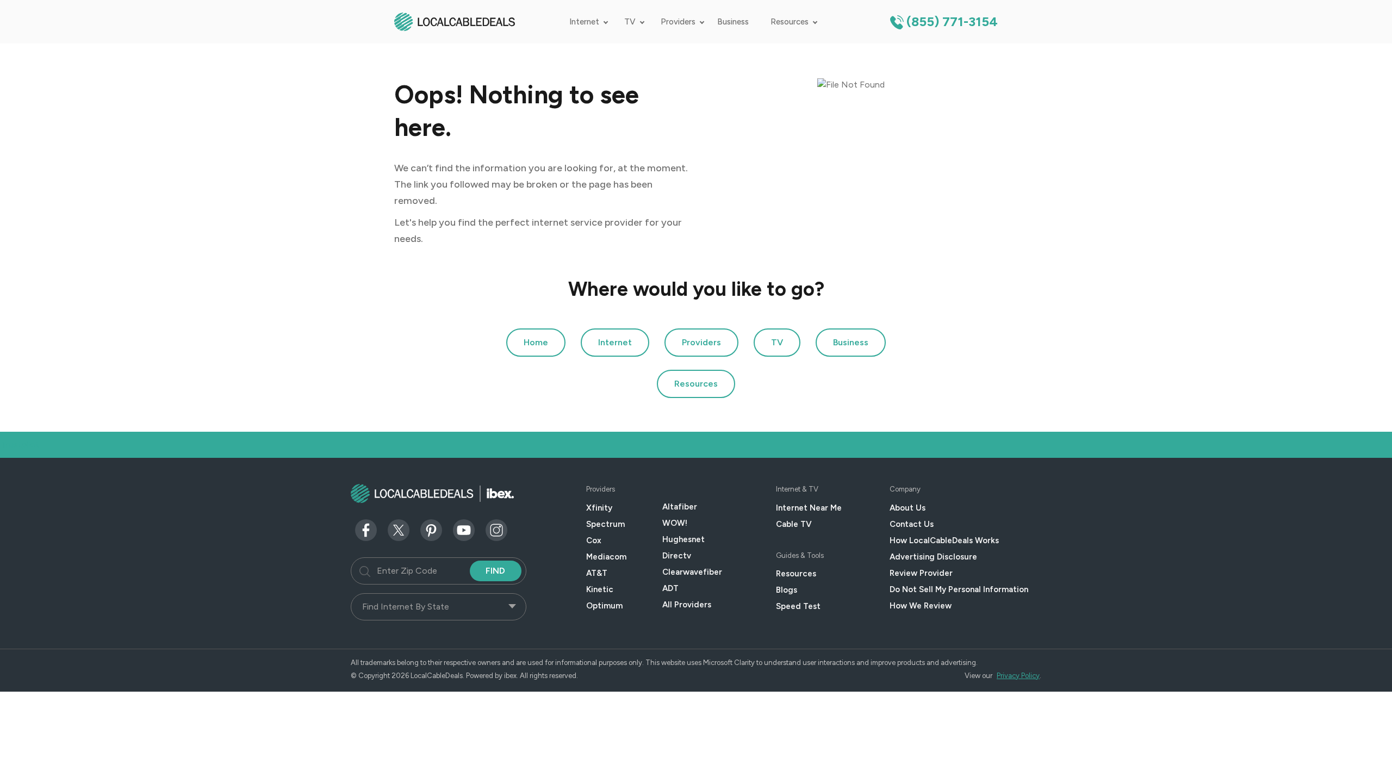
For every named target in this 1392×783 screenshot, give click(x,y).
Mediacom (606, 557)
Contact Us (912, 524)
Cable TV (794, 524)
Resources (789, 22)
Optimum (604, 606)
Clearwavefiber (692, 572)
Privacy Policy (1018, 676)
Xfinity (599, 508)
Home (536, 342)
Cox (593, 540)
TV (630, 22)
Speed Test (798, 606)
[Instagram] (496, 529)
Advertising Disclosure (933, 557)
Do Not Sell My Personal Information (959, 589)
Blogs (786, 590)
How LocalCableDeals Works (944, 540)
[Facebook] (366, 529)
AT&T (596, 573)
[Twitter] (398, 529)
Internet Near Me (809, 508)
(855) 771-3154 (952, 21)
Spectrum (605, 524)
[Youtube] (464, 529)
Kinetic (599, 589)
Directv (676, 556)
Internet (584, 22)
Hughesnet (683, 539)
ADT (670, 588)
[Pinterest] (431, 529)
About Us (907, 508)
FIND (495, 571)
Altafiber (679, 507)
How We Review (921, 606)
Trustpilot (20, 444)
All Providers (686, 605)
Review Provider (921, 573)
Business (733, 22)
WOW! (674, 523)
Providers (678, 22)
